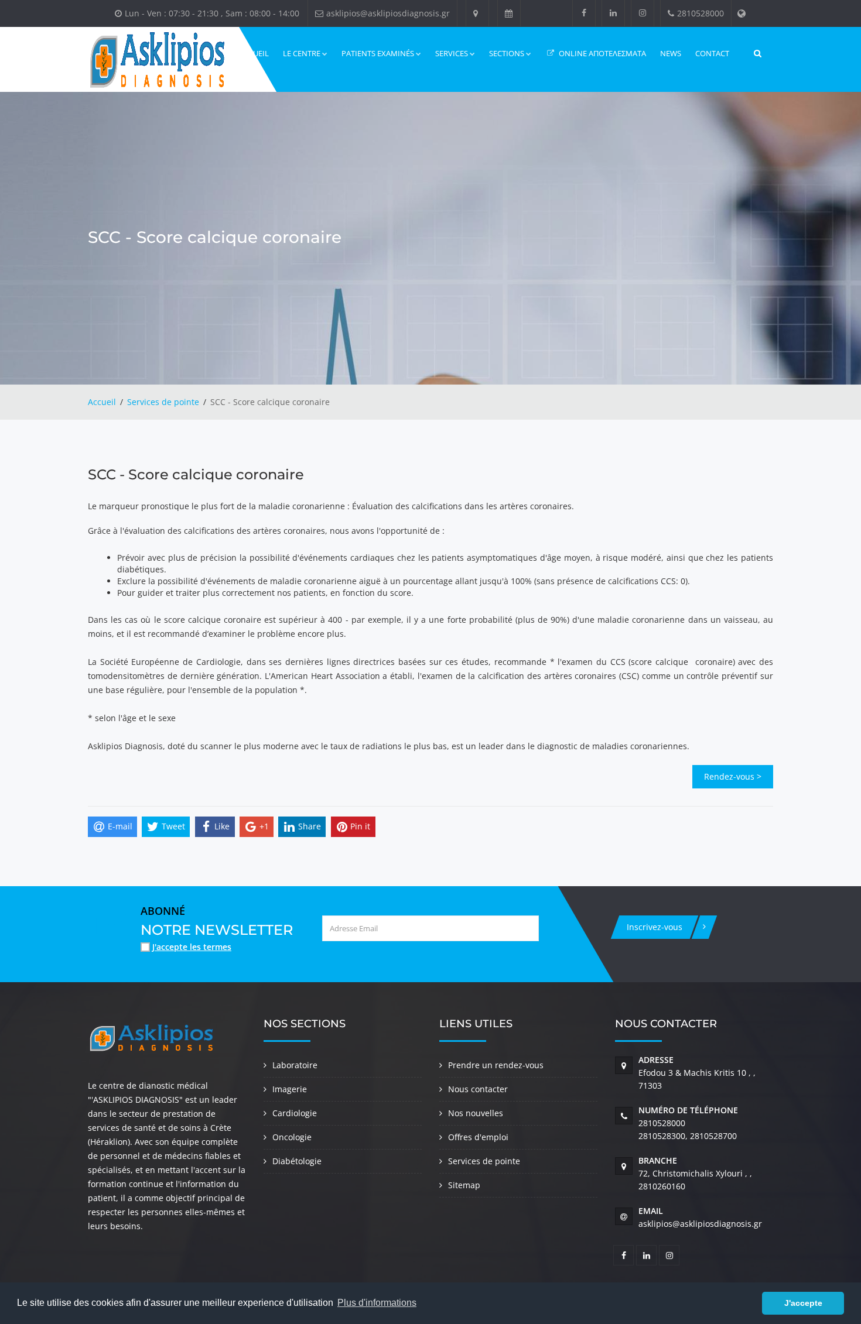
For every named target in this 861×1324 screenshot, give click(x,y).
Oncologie (292, 1137)
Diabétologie (297, 1161)
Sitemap (464, 1185)
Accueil (102, 401)
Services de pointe (163, 401)
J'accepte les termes (191, 946)
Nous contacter (478, 1089)
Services (451, 53)
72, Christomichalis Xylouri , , (695, 1173)
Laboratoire (294, 1065)
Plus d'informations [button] (376, 1303)
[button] (750, 1303)
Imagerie (289, 1089)
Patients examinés (377, 53)
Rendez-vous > (732, 776)
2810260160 (661, 1186)
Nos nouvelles (475, 1113)
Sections (506, 53)
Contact (712, 53)
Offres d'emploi (478, 1137)
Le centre (301, 53)
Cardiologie (294, 1113)
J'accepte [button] (803, 1303)
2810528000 (661, 1123)
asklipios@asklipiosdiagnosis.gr (700, 1223)
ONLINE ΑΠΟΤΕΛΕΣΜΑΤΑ (601, 53)
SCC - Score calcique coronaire (196, 474)
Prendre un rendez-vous (496, 1065)
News (670, 53)
